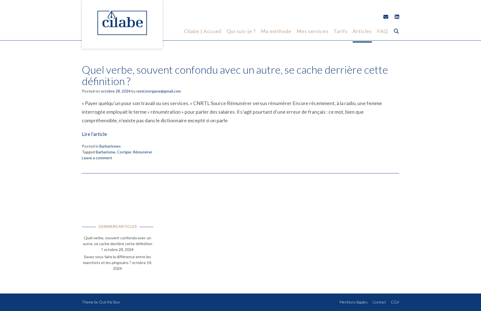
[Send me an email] (385, 17)
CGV (395, 302)
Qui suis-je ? (241, 31)
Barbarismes (110, 146)
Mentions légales (354, 302)
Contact (379, 302)
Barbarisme (105, 152)
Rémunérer (142, 152)
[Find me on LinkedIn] (397, 17)
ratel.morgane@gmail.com (158, 91)
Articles (362, 31)
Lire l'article (94, 134)
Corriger (124, 152)
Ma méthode (276, 31)
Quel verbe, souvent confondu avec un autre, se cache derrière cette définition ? (235, 75)
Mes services (312, 31)
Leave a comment (97, 157)
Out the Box (109, 302)
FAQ (382, 31)
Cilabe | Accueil (203, 31)
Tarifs (340, 31)
